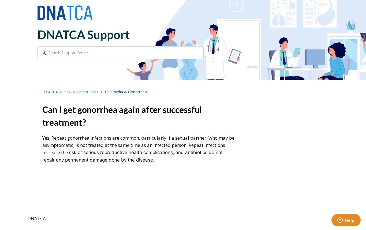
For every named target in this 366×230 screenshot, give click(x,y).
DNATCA (50, 91)
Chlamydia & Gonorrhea (126, 91)
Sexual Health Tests (81, 91)
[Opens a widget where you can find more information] (346, 220)
